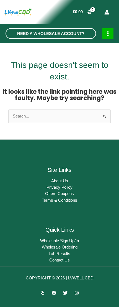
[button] (51, 33)
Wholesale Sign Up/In (59, 241)
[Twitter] (65, 293)
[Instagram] (76, 293)
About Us (59, 181)
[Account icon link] (106, 12)
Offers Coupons (59, 193)
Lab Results (59, 254)
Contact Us (59, 260)
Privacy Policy (59, 187)
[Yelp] (42, 293)
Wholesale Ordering (59, 247)
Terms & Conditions (59, 200)
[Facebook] (54, 293)
